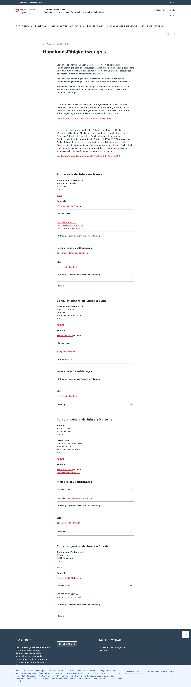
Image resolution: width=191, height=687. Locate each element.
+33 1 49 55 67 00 (65, 206)
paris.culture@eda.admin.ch (70, 228)
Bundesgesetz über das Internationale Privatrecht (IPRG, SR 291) (87, 156)
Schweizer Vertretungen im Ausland (112, 649)
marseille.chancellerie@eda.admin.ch (74, 498)
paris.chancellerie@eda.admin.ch (72, 253)
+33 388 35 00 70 (65, 578)
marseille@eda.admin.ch (68, 472)
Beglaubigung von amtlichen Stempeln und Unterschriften (84, 118)
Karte (59, 195)
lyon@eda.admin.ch (66, 351)
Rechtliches (20, 681)
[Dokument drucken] (168, 34)
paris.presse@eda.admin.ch (70, 225)
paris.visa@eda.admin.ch (68, 267)
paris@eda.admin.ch (66, 222)
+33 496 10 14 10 (65, 469)
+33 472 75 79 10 (65, 335)
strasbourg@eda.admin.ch (69, 597)
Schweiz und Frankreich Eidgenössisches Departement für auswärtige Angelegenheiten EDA (74, 10)
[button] (23, 25)
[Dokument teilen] (174, 34)
